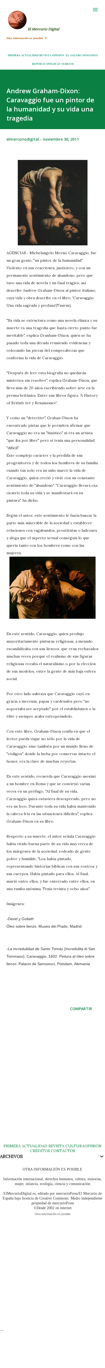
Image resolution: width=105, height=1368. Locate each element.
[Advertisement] (52, 1082)
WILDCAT (54, 64)
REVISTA (45, 55)
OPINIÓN (58, 55)
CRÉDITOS (40, 1150)
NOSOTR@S (90, 55)
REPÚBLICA (40, 64)
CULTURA (75, 1146)
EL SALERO (74, 55)
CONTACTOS (62, 1150)
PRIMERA (14, 55)
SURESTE (67, 64)
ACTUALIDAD (29, 55)
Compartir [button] (81, 1008)
